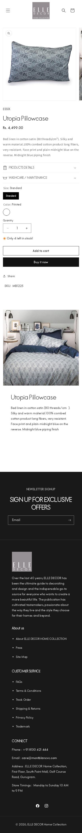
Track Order (23, 700)
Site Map (22, 657)
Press (19, 648)
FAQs (19, 682)
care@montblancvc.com (39, 758)
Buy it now (41, 262)
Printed (6, 212)
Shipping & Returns (28, 708)
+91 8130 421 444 (35, 749)
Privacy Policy (24, 717)
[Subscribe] (69, 520)
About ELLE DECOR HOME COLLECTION (41, 639)
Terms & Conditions (28, 691)
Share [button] (11, 276)
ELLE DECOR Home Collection (46, 824)
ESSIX (6, 109)
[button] (8, 10)
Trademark (23, 726)
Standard (11, 194)
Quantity (8, 220)
